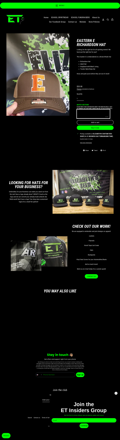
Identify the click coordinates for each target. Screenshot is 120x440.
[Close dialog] (116, 393)
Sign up (80, 375)
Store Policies (94, 22)
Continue (84, 426)
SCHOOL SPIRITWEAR (59, 17)
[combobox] (39, 374)
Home (46, 17)
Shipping (79, 89)
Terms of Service (47, 417)
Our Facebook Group (57, 22)
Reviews (83, 22)
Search (30, 417)
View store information (86, 143)
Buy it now (95, 128)
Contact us (72, 22)
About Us (96, 17)
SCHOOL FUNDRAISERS (80, 17)
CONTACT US (91, 276)
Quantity (79, 94)
